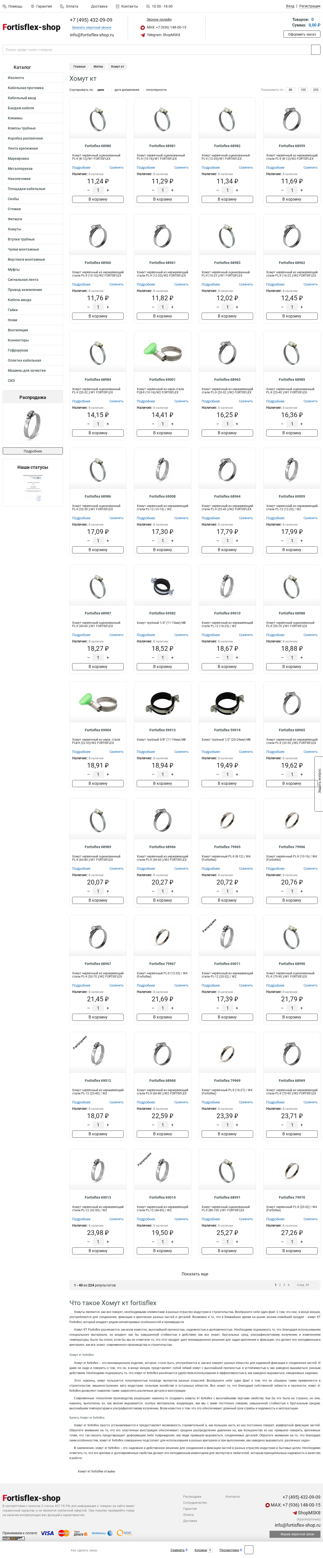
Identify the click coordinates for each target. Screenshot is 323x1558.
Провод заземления (25, 290)
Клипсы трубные (22, 128)
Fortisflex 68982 (227, 146)
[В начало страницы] (249, 1549)
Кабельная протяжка (26, 88)
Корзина (201, 1550)
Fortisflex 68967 (98, 964)
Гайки (13, 310)
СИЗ (11, 381)
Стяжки (14, 209)
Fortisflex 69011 (227, 964)
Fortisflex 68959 (292, 146)
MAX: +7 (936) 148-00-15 (166, 27)
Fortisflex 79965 (227, 847)
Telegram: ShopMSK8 (163, 35)
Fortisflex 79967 (162, 964)
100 (303, 90)
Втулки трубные (21, 239)
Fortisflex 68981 (162, 146)
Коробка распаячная (25, 138)
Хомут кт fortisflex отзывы (96, 1471)
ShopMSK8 (308, 1512)
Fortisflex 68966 (162, 847)
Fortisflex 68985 (292, 380)
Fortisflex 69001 (162, 380)
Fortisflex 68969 (292, 1081)
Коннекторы (18, 340)
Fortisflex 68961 (162, 263)
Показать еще (195, 1274)
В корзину (98, 199)
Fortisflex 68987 (98, 613)
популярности (156, 90)
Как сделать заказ (84, 1550)
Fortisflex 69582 (162, 613)
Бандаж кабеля (21, 108)
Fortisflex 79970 (292, 1197)
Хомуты (14, 229)
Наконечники (19, 179)
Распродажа (192, 1496)
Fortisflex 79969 (227, 1081)
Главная (79, 66)
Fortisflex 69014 (162, 1197)
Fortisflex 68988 (292, 613)
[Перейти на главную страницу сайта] (31, 27)
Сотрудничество (195, 1503)
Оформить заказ (302, 34)
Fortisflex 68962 (292, 263)
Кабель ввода (19, 300)
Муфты (14, 269)
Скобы (13, 199)
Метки (98, 66)
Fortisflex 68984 (98, 380)
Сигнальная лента (23, 280)
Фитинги (15, 219)
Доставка (98, 6)
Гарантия (44, 6)
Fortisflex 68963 (227, 380)
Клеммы (15, 118)
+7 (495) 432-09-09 (90, 20)
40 (290, 90)
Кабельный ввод (22, 98)
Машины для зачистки (27, 370)
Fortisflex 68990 (292, 964)
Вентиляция (18, 330)
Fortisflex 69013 (98, 1197)
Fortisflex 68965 (292, 730)
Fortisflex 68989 (98, 847)
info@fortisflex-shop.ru (297, 1525)
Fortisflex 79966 (292, 847)
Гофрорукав (18, 350)
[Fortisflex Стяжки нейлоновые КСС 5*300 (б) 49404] (40, 425)
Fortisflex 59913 (162, 730)
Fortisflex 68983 (227, 263)
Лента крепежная (23, 148)
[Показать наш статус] (33, 488)
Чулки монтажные (23, 249)
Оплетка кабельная (24, 360)
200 (315, 90)
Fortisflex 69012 (98, 1081)
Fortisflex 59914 (227, 730)
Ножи (12, 320)
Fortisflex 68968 (162, 1081)
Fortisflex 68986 (98, 496)
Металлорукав (20, 169)
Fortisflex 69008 (162, 496)
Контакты (129, 6)
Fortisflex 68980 (98, 146)
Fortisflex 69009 (292, 496)
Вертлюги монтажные (26, 259)
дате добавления (127, 90)
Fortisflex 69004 (98, 730)
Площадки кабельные (26, 189)
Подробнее (33, 451)
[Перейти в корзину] (286, 23)
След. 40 (303, 1285)
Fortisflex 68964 (227, 496)
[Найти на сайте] (315, 50)
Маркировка (18, 158)
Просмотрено (229, 1550)
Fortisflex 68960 (98, 263)
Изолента (16, 78)
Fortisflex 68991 (227, 1197)
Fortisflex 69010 (227, 613)
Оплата (72, 6)
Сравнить (178, 1550)
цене (100, 90)
